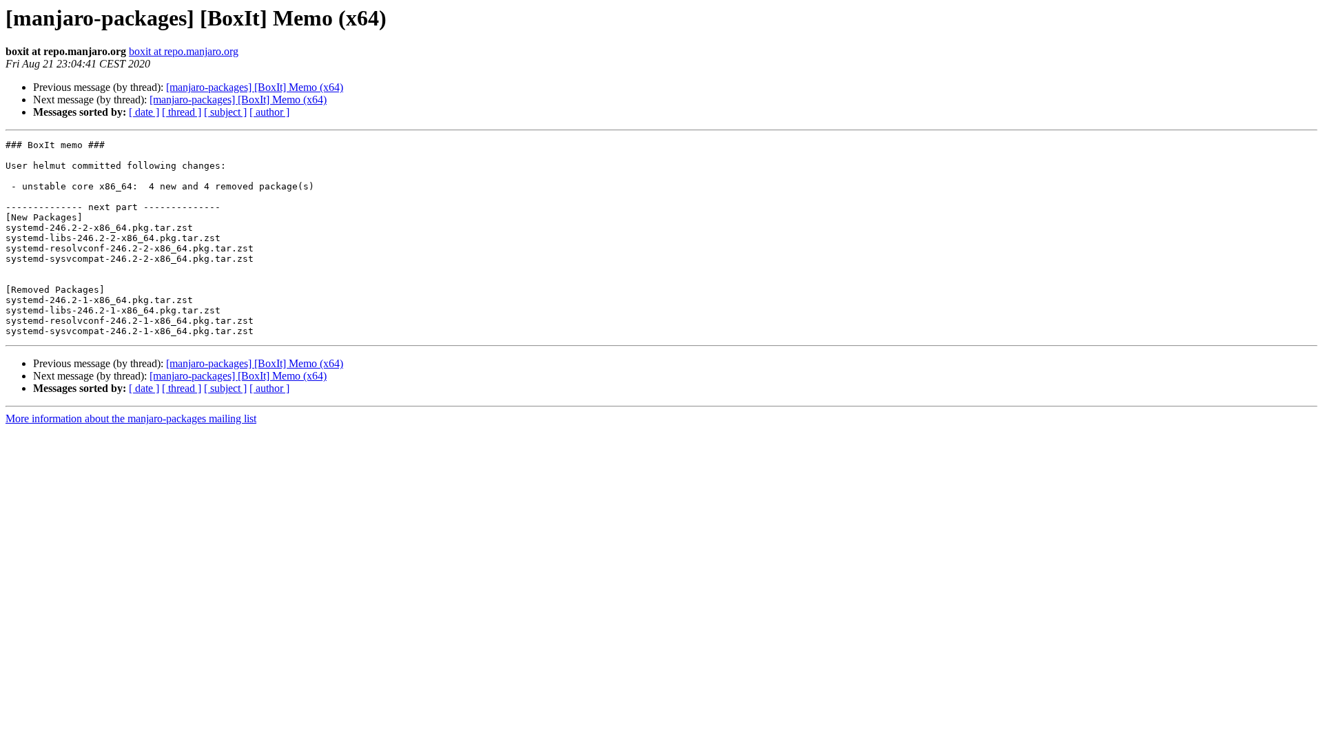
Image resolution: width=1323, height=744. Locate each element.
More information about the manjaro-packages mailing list (131, 418)
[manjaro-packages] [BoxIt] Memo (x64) (254, 87)
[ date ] (144, 112)
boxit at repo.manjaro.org (183, 51)
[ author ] (269, 112)
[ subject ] (225, 112)
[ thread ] (181, 112)
